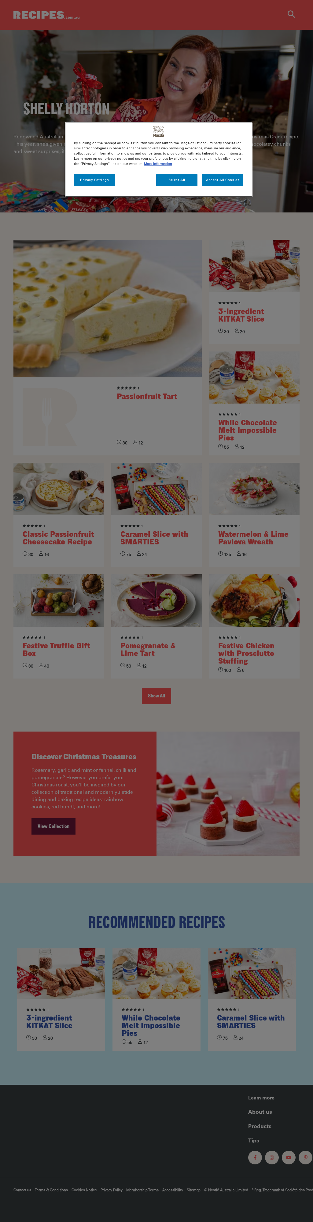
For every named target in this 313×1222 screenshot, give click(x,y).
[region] (158, 159)
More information (158, 164)
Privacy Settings (94, 180)
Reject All (176, 180)
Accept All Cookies (222, 180)
